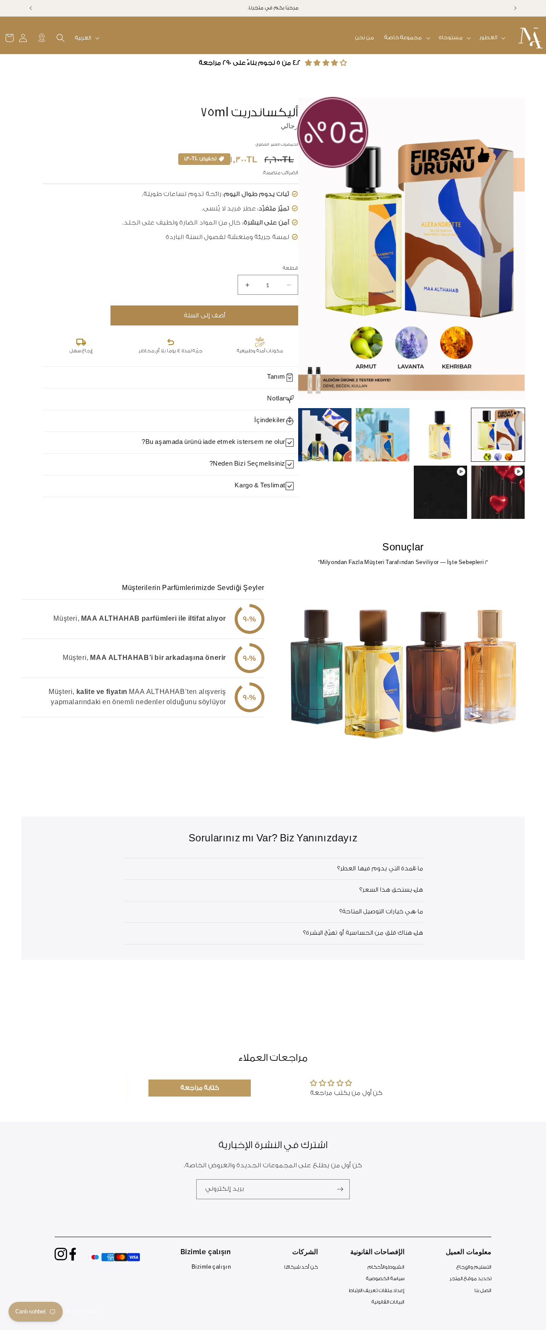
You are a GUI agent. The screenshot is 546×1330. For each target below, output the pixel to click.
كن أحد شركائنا (301, 1267)
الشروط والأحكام (386, 1267)
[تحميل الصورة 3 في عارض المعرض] (382, 434)
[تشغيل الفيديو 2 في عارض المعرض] (440, 492)
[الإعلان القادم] (30, 8)
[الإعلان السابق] (515, 8)
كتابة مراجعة (200, 1087)
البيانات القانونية (388, 1302)
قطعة (290, 268)
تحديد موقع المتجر (470, 1279)
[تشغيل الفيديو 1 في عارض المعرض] (498, 492)
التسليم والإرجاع (473, 1267)
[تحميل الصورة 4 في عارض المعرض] (324, 434)
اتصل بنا (482, 1290)
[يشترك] (340, 1189)
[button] (491, 38)
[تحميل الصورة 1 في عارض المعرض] (498, 434)
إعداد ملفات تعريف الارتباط (377, 1290)
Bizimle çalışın (211, 1267)
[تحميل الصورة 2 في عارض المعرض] (440, 434)
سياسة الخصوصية (385, 1279)
